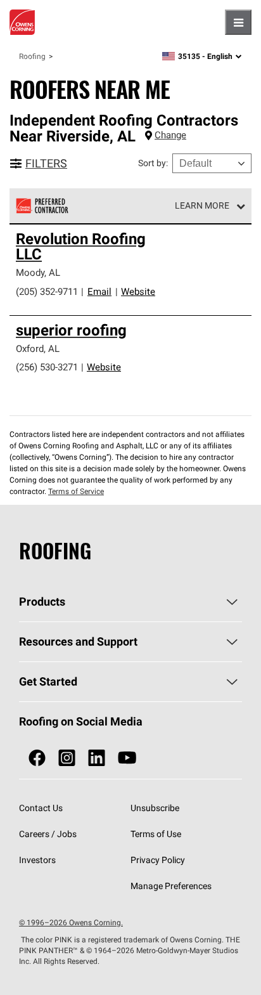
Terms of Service (76, 491)
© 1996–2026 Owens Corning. (71, 922)
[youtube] (127, 758)
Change (170, 135)
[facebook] (37, 758)
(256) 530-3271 (47, 367)
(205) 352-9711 (47, 291)
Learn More (202, 205)
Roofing (32, 56)
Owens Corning (22, 22)
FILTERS (46, 163)
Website (138, 291)
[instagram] (67, 758)
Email (99, 291)
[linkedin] (96, 758)
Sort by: (153, 163)
